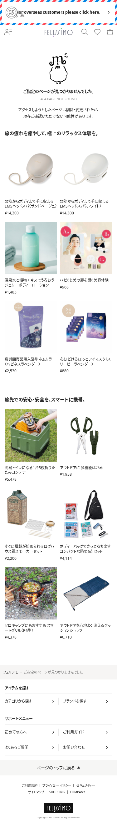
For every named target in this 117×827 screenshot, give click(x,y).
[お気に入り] (97, 32)
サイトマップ (36, 792)
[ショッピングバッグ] (110, 32)
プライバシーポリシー (56, 785)
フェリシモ (10, 672)
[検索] (84, 32)
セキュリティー (85, 785)
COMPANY (77, 792)
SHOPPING (57, 792)
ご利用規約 (29, 785)
